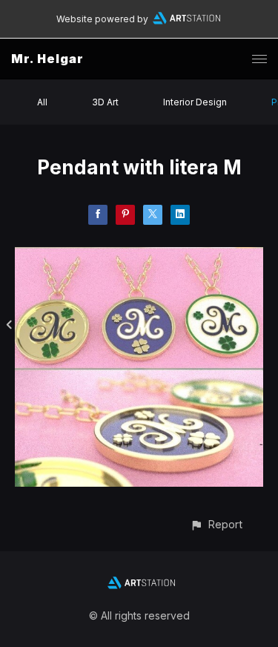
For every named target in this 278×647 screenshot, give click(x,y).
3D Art (105, 102)
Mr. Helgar (47, 58)
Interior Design (195, 102)
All (42, 102)
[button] (216, 524)
